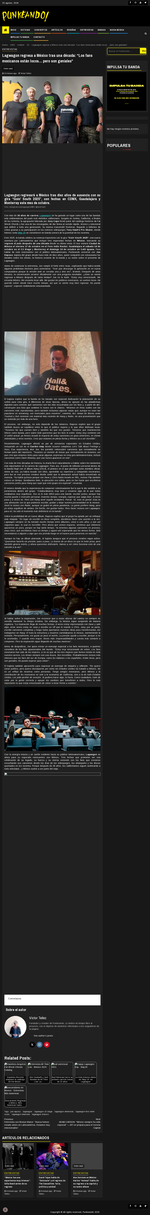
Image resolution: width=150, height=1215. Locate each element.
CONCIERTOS (40, 30)
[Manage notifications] (5, 1209)
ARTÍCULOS (57, 30)
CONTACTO (39, 37)
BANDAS (101, 30)
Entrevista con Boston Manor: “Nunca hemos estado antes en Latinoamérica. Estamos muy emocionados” (27, 1123)
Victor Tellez (26, 73)
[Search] (146, 33)
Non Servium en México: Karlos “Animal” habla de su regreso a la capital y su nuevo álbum (86, 1182)
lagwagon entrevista (64, 1111)
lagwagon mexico (40, 1114)
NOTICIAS (25, 30)
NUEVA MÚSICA (117, 30)
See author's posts (43, 1036)
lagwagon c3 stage (43, 1111)
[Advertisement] (100, 16)
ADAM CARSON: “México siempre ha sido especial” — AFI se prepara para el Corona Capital (78, 1123)
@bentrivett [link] (41, 207)
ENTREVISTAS (86, 30)
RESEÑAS (71, 30)
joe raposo (15, 1111)
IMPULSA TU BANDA (20, 37)
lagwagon (27, 1111)
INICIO (13, 30)
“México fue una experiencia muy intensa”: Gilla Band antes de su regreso (17, 1182)
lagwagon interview (21, 1114)
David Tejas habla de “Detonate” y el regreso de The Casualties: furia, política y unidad (52, 1182)
